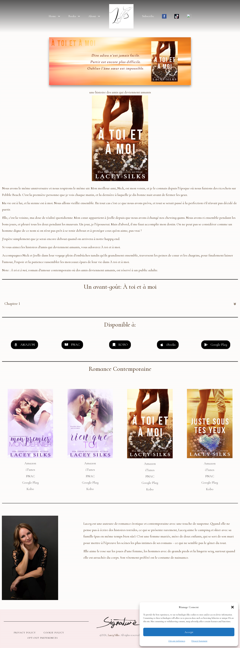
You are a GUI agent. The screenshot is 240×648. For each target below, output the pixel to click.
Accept (188, 632)
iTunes (30, 469)
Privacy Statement (199, 641)
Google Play (30, 482)
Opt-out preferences (176, 641)
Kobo (30, 489)
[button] (232, 607)
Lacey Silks (113, 635)
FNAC (30, 476)
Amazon (30, 463)
